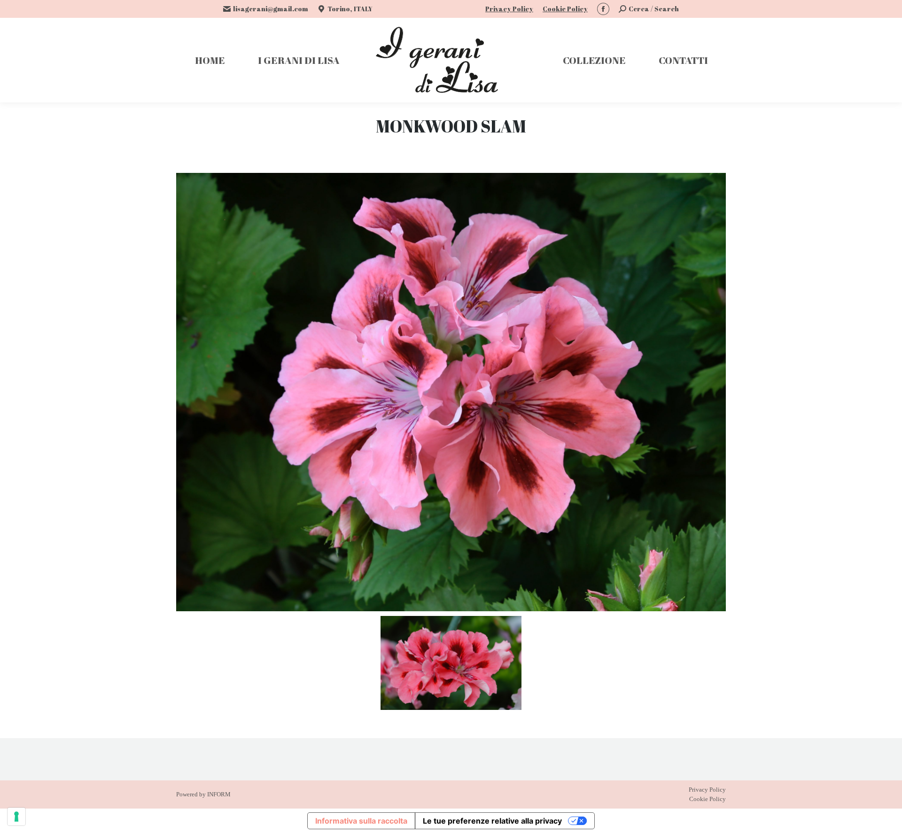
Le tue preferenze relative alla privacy (492, 820)
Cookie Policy (565, 8)
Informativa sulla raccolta (361, 820)
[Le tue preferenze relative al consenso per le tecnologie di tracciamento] (16, 816)
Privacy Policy (509, 8)
